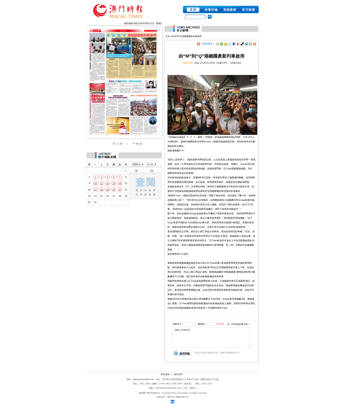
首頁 (167, 36)
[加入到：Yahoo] (225, 43)
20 (113, 189)
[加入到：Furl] (254, 43)
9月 (151, 170)
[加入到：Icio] (242, 43)
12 (107, 183)
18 (101, 189)
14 (120, 183)
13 (113, 183)
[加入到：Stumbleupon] (246, 43)
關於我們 (178, 374)
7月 (136, 170)
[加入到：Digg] (217, 43)
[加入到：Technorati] (221, 43)
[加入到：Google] (250, 43)
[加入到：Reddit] (238, 43)
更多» (246, 324)
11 (101, 183)
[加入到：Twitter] (230, 43)
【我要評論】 (235, 63)
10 (95, 183)
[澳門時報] (118, 19)
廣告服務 (165, 374)
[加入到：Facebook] (234, 43)
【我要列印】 (221, 63)
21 (120, 189)
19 (107, 189)
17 (95, 189)
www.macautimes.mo (143, 379)
